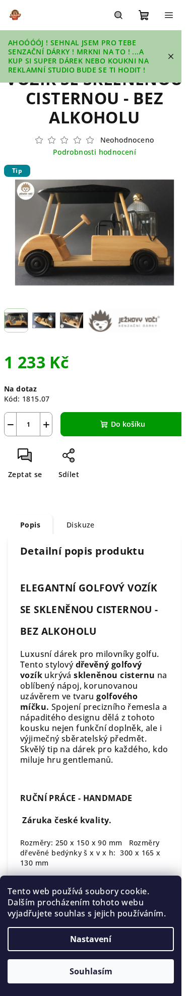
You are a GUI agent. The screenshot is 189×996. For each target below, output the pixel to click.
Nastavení (90, 939)
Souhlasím (91, 971)
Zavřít (99, 459)
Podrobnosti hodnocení (94, 152)
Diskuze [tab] (81, 524)
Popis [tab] (30, 524)
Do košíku (128, 424)
